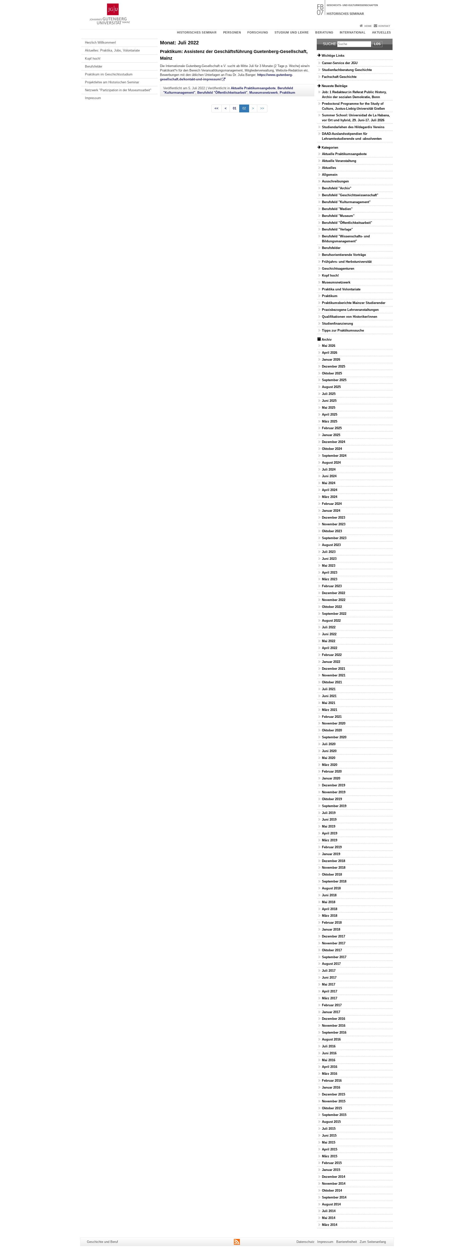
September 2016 (334, 1032)
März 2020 (329, 765)
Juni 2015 (329, 1135)
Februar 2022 (332, 655)
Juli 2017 (329, 970)
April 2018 (329, 909)
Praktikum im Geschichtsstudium (109, 74)
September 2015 (334, 1115)
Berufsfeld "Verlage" (337, 229)
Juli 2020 (329, 744)
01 (234, 108)
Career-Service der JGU (339, 63)
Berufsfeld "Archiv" (336, 188)
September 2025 (334, 380)
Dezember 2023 (333, 517)
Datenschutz (305, 1242)
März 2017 (329, 998)
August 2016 (331, 1039)
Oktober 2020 (332, 730)
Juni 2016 (329, 1053)
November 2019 (333, 792)
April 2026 (329, 352)
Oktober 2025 (332, 373)
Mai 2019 (328, 826)
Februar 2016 (332, 1080)
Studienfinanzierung (337, 323)
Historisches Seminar (197, 32)
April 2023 (329, 572)
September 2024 (334, 456)
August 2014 (331, 1204)
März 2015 (329, 1156)
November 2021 (333, 675)
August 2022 (331, 620)
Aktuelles (381, 32)
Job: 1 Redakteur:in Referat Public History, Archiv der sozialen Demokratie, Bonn (354, 94)
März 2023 (329, 579)
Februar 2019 (332, 847)
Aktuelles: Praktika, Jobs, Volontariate (112, 50)
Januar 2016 (331, 1087)
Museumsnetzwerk (263, 92)
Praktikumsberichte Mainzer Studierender (353, 303)
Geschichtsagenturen (338, 268)
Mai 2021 (328, 703)
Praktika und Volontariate (341, 289)
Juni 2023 (329, 559)
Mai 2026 (328, 346)
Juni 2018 (329, 895)
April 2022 (329, 648)
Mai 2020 (328, 758)
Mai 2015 (328, 1142)
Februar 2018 (332, 922)
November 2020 (333, 723)
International (353, 32)
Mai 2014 (328, 1218)
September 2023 (334, 538)
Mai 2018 (328, 902)
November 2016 (333, 1025)
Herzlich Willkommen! (100, 42)
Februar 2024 (332, 504)
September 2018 (334, 881)
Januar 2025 (331, 435)
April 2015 (329, 1149)
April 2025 (329, 414)
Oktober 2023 (332, 531)
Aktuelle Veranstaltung (339, 161)
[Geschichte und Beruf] (237, 11)
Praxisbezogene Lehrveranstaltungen (350, 310)
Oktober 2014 (332, 1190)
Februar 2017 (332, 1005)
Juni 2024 (329, 476)
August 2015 (331, 1122)
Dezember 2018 (333, 861)
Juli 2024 (329, 469)
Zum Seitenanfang (373, 1242)
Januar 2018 (331, 929)
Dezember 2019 (333, 785)
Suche (329, 44)
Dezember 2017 (333, 936)
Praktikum (287, 92)
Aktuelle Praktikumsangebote (253, 88)
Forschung (257, 32)
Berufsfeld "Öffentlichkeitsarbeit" (222, 92)
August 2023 (331, 545)
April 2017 (329, 991)
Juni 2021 (329, 696)
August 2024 (331, 462)
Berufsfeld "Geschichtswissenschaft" (350, 195)
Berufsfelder (93, 66)
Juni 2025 (329, 401)
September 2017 (334, 957)
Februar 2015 (332, 1163)
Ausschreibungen (335, 181)
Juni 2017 (329, 977)
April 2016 (329, 1067)
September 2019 (334, 806)
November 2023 (333, 524)
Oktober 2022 (332, 607)
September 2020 (334, 737)
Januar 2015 (331, 1170)
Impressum (93, 98)
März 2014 (329, 1225)
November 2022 (333, 600)
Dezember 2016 (333, 1019)
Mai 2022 (328, 641)
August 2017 (331, 964)
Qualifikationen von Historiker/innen (349, 316)
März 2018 (329, 915)
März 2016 (329, 1074)
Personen (232, 32)
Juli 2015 (329, 1128)
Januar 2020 (331, 778)
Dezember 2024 (333, 442)
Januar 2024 (331, 510)
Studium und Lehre (292, 32)
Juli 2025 (329, 394)
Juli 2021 (329, 689)
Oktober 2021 (332, 682)
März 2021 (329, 710)
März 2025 (329, 421)
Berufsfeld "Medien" (337, 209)
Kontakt (384, 26)
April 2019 (329, 833)
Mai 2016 (328, 1060)
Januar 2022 (331, 662)
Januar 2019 (331, 854)
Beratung (324, 32)
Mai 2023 (328, 565)
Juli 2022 (329, 627)
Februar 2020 (332, 771)
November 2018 (333, 867)
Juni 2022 (329, 634)
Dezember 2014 (333, 1177)
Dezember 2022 (333, 593)
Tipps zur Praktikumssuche (343, 330)
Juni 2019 (329, 819)
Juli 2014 (329, 1211)
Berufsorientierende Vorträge (344, 255)
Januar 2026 (331, 359)
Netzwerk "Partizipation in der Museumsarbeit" (118, 90)
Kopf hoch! (92, 58)
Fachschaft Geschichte (339, 77)
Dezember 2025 (333, 366)
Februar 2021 (332, 717)
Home (368, 26)
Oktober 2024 (332, 449)
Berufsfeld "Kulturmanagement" (346, 202)
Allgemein (329, 174)
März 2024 (329, 497)
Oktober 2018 (332, 874)
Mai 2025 (328, 407)
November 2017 (333, 943)
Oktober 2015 (332, 1108)
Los (377, 44)
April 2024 (329, 490)
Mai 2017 (328, 984)
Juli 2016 (329, 1046)
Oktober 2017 (332, 950)
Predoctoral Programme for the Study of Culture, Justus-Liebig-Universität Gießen (353, 106)
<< (216, 108)
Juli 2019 (329, 813)
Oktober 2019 (332, 799)
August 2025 (331, 387)
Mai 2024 (328, 483)
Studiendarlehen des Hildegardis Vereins (353, 127)
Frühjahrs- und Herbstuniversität (347, 262)
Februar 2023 (332, 586)
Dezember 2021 (333, 668)
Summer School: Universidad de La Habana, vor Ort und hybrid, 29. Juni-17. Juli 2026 (356, 117)
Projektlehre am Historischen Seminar (112, 82)
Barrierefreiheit (346, 1242)
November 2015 (333, 1101)
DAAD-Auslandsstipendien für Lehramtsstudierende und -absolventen (352, 136)
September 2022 (334, 614)
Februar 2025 (332, 428)
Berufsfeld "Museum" (338, 216)
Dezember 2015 (333, 1094)
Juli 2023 (329, 552)
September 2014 (334, 1197)
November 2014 (333, 1183)
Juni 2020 (329, 751)
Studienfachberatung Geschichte (347, 70)
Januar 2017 (331, 1012)
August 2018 (331, 888)
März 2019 (329, 840)
